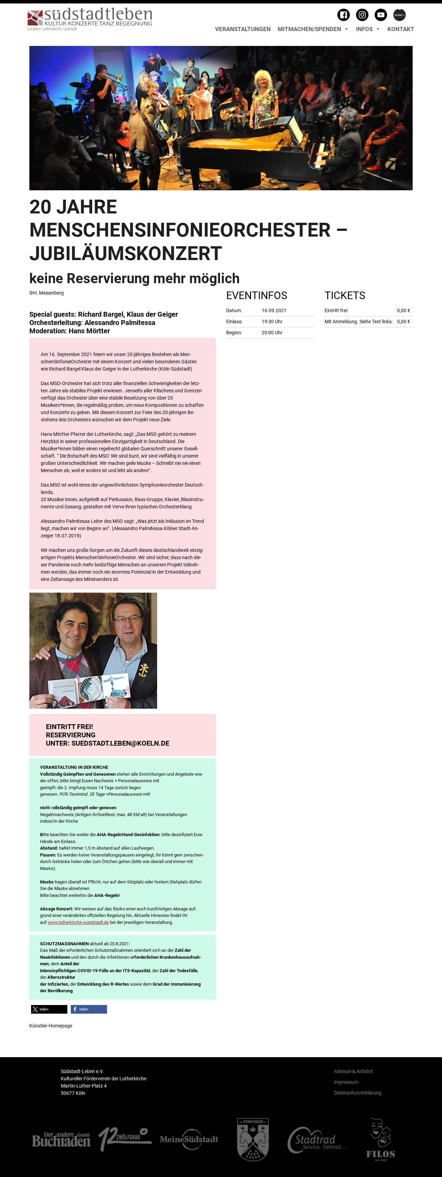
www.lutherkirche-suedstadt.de (78, 922)
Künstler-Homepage (50, 1025)
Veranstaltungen (243, 29)
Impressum (346, 1082)
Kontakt (400, 29)
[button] (49, 1009)
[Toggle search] (412, 20)
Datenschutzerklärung (358, 1092)
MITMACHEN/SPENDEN (309, 29)
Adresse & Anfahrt (353, 1071)
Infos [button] (364, 29)
